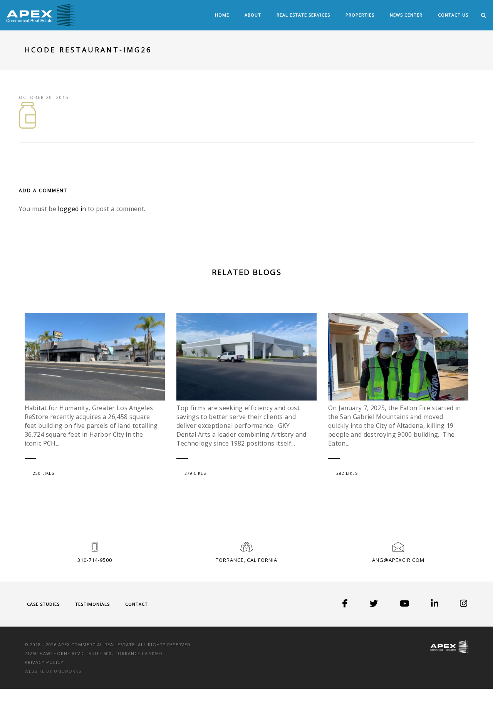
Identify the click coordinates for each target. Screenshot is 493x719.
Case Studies (43, 604)
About (253, 15)
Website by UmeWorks (53, 671)
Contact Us (453, 15)
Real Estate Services (303, 15)
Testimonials (92, 604)
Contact (136, 604)
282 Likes (347, 473)
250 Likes (43, 473)
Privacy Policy (44, 662)
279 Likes (195, 473)
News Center (406, 15)
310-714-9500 (94, 559)
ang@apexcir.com (398, 559)
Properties (359, 15)
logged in (72, 208)
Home (222, 15)
